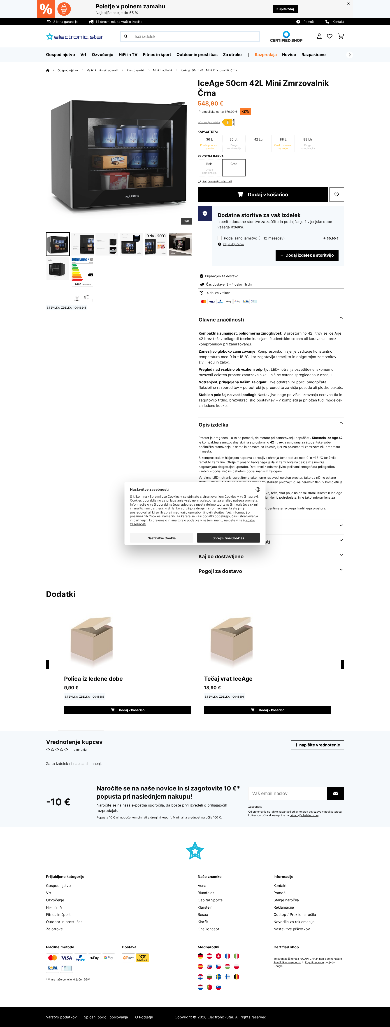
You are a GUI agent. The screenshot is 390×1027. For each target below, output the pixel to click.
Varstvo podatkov (61, 1017)
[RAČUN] (319, 36)
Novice (289, 54)
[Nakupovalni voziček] (341, 36)
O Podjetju (144, 1017)
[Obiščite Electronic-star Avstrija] (209, 956)
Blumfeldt (206, 893)
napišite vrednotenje (319, 745)
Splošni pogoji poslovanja (106, 1017)
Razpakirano (314, 54)
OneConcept (208, 929)
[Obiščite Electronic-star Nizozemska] (200, 987)
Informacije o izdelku (209, 122)
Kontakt (338, 21)
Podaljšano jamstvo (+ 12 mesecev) (254, 238)
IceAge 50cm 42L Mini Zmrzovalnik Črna (209, 70)
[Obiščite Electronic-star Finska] (227, 977)
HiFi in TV (54, 907)
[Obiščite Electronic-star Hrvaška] (200, 977)
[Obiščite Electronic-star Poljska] (236, 966)
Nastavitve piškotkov (292, 929)
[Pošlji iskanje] (126, 36)
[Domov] (52, 70)
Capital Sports (210, 900)
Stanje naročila (286, 900)
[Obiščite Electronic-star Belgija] (236, 977)
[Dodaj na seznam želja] (337, 194)
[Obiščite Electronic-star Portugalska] (209, 987)
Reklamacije (284, 907)
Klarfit (203, 921)
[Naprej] (349, 55)
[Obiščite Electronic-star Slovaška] (209, 966)
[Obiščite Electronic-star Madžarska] (227, 966)
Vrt (48, 893)
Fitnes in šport (58, 914)
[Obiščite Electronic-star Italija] (236, 956)
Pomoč (309, 21)
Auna (202, 885)
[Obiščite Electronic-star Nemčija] (200, 956)
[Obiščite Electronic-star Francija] (227, 956)
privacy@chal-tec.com (304, 815)
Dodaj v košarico (267, 194)
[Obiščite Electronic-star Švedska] (218, 977)
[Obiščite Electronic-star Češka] (218, 966)
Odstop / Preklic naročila (295, 914)
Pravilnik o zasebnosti (287, 962)
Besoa (203, 914)
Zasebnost (255, 806)
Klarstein (205, 907)
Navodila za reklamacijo (294, 921)
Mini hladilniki (163, 70)
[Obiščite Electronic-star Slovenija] (218, 987)
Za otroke (54, 929)
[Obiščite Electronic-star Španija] (200, 966)
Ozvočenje (55, 900)
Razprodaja (266, 54)
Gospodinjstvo (68, 70)
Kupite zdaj (285, 9)
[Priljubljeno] (329, 36)
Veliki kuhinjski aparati (102, 70)
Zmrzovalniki (136, 70)
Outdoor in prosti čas (64, 921)
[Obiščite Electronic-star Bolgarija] (209, 977)
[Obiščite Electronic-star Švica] (218, 956)
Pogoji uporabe (314, 962)
